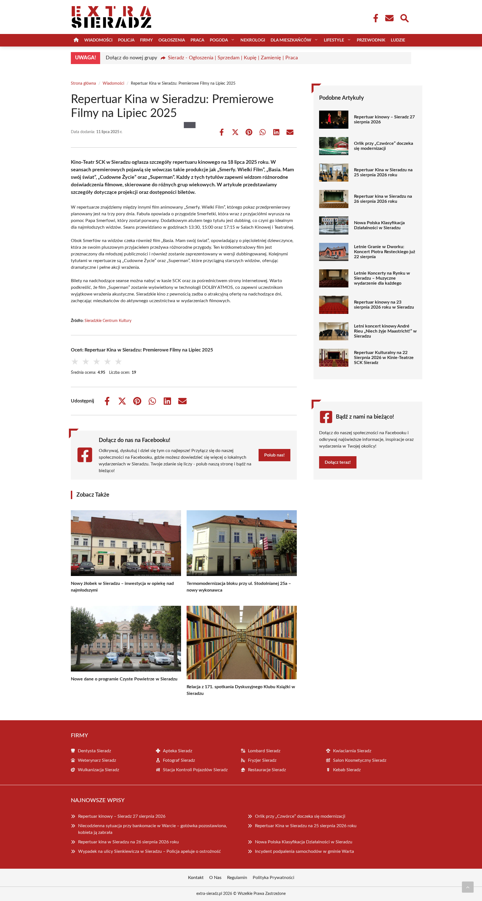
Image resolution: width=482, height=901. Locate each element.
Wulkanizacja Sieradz (98, 770)
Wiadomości (98, 40)
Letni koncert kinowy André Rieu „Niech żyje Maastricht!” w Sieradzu (385, 331)
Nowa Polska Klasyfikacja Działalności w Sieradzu (379, 225)
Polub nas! (274, 455)
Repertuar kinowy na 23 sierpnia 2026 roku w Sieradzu (384, 304)
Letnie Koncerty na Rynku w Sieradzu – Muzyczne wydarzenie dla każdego (382, 278)
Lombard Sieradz (264, 751)
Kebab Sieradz (347, 770)
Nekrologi (252, 40)
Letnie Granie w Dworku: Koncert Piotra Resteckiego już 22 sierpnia (384, 252)
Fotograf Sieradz (179, 760)
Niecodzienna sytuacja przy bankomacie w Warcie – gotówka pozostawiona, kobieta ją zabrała (152, 829)
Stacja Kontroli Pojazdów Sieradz (195, 770)
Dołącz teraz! (338, 462)
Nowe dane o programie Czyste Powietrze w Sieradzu (124, 679)
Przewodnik (371, 40)
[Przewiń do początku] (468, 887)
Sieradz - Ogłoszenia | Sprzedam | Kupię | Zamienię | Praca (233, 57)
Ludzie (398, 40)
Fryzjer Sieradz (262, 760)
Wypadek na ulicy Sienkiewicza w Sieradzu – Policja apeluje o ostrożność (149, 851)
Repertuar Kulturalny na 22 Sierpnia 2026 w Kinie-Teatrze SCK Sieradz (384, 357)
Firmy (146, 40)
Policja (126, 40)
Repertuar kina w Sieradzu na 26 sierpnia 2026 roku (383, 199)
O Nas (215, 877)
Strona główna (83, 84)
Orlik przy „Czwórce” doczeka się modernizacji (383, 146)
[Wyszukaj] (404, 18)
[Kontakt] (389, 18)
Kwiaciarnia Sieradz (352, 751)
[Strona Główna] (76, 40)
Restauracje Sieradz (267, 770)
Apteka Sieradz (177, 751)
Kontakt (196, 877)
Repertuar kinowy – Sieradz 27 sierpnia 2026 (384, 119)
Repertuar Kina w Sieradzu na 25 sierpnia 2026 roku (383, 172)
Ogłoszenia (171, 40)
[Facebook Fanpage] (374, 18)
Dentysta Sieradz (94, 751)
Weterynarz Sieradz (97, 760)
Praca (197, 40)
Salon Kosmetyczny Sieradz (359, 760)
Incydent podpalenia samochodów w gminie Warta (304, 851)
